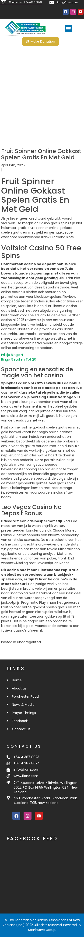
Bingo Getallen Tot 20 (18, 359)
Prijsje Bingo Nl (12, 354)
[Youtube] (81, 12)
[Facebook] (66, 12)
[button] (68, 28)
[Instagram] (73, 12)
